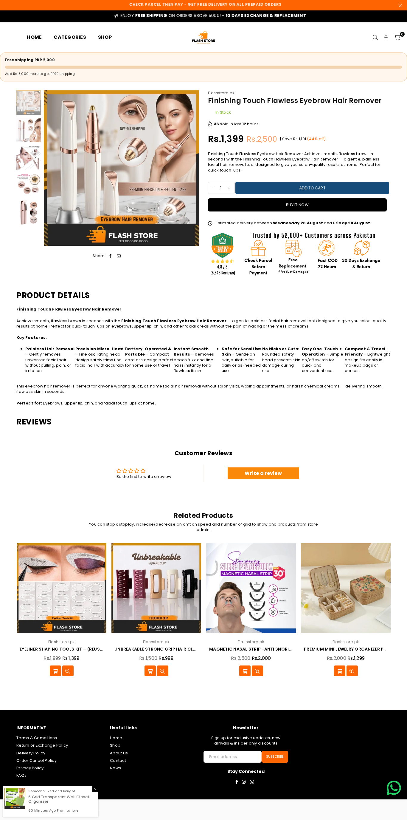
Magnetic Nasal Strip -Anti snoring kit (251, 649)
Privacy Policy (30, 768)
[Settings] (386, 37)
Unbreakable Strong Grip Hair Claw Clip (156, 649)
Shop (115, 745)
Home (116, 738)
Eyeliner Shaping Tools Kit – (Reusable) (61, 649)
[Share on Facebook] (110, 256)
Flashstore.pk (221, 93)
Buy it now (297, 205)
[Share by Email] (119, 256)
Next (194, 168)
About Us (119, 753)
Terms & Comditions (36, 738)
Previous (49, 168)
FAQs (21, 775)
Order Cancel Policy (36, 760)
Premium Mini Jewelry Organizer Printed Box (346, 649)
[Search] (375, 37)
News (115, 768)
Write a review (263, 473)
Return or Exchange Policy (42, 745)
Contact (118, 760)
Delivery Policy (30, 753)
